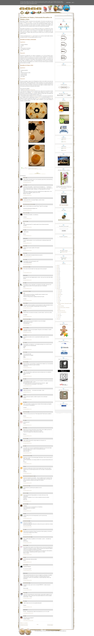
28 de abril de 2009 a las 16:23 (27, 349)
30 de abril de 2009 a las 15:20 (27, 526)
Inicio (22, 8)
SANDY (24, 177)
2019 (57, 273)
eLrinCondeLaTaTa (26, 291)
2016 (57, 277)
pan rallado (35, 168)
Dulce (33, 8)
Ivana (24, 420)
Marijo (24, 335)
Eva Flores (25, 438)
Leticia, (40, 97)
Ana (23, 310)
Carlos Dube (25, 327)
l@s (44, 28)
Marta (24, 370)
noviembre (59, 291)
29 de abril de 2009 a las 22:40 (27, 490)
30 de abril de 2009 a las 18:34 (27, 542)
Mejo (34, 95)
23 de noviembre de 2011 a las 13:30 (28, 620)
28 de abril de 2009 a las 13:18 (27, 288)
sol (23, 394)
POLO (24, 342)
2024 (57, 265)
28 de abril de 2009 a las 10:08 (27, 201)
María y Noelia (25, 212)
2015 (57, 279)
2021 (57, 270)
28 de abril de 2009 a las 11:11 (27, 235)
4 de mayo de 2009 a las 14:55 (27, 580)
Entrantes (27, 9)
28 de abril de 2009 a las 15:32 (27, 332)
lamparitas (38, 98)
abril (58, 302)
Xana (24, 529)
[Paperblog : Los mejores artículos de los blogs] (64, 344)
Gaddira (24, 592)
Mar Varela (25, 361)
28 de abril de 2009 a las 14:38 (27, 316)
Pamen (24, 352)
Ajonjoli (24, 245)
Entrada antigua (50, 624)
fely (23, 513)
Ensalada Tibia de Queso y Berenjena (63, 307)
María (24, 402)
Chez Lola (24, 388)
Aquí (32, 92)
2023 (57, 267)
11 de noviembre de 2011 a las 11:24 (28, 613)
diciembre (59, 289)
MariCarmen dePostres (26, 455)
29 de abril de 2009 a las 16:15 (27, 443)
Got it (73, 2)
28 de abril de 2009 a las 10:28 (27, 227)
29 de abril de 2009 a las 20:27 (27, 473)
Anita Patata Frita (26, 266)
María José (25, 493)
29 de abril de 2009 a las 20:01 (27, 463)
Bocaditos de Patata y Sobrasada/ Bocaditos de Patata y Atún (36, 18)
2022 (57, 268)
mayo (58, 300)
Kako (24, 282)
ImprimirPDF (25, 168)
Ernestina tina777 (26, 485)
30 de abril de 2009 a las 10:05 (27, 518)
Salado (38, 8)
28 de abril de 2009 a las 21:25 (27, 367)
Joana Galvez (25, 411)
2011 (57, 285)
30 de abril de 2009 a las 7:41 (27, 501)
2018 (57, 274)
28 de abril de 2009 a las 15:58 (27, 339)
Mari (25, 89)
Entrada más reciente (24, 624)
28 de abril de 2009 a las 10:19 (27, 218)
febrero (59, 315)
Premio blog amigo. (32, 89)
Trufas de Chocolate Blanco (61, 312)
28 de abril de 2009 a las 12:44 (27, 272)
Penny (24, 601)
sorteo (52, 97)
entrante (32, 168)
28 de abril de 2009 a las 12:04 (27, 256)
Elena (28, 22)
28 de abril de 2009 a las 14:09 (27, 300)
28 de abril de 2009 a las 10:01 (27, 195)
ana (23, 557)
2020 (57, 271)
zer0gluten (24, 545)
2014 (57, 280)
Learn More (68, 2)
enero (58, 317)
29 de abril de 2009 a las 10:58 (27, 417)
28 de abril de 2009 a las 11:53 (27, 250)
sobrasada (40, 168)
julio (58, 297)
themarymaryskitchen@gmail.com (28, 476)
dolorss (24, 259)
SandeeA (24, 303)
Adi (23, 466)
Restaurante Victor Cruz (61, 310)
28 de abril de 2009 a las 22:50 (27, 385)
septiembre (59, 294)
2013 (57, 282)
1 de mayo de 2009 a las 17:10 (27, 570)
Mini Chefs (25, 221)
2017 (57, 276)
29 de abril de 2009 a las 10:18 (27, 399)
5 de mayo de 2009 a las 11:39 (27, 598)
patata (37, 168)
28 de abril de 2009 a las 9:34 (27, 182)
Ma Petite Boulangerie (26, 441)
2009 (57, 288)
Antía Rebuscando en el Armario (28, 204)
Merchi (24, 427)
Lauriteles (24, 564)
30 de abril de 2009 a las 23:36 (27, 554)
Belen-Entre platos (26, 319)
